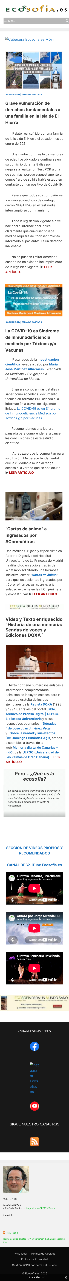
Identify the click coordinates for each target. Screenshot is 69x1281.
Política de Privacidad (34, 1259)
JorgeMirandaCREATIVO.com (40, 1208)
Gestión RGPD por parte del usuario (34, 1265)
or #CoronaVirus (26, 535)
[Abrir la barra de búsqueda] (67, 21)
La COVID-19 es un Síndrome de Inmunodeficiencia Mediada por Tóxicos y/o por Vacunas (32, 413)
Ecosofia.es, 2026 (36, 1273)
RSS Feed (12, 1232)
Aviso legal (20, 1253)
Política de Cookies (43, 1253)
